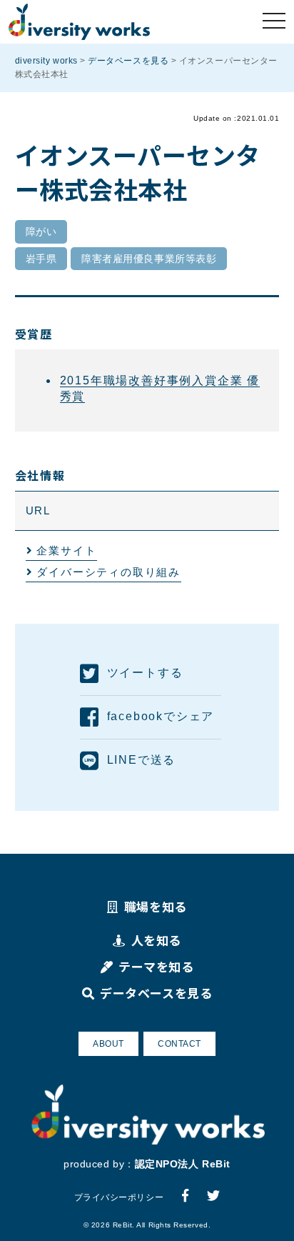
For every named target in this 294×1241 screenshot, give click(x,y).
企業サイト (66, 550)
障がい (41, 231)
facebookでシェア (160, 716)
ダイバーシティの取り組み (108, 572)
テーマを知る (155, 966)
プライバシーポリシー (118, 1197)
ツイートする (145, 673)
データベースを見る (156, 993)
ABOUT (108, 1044)
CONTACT (179, 1044)
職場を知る (155, 906)
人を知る (156, 940)
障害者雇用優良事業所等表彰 (148, 258)
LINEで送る (141, 760)
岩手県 (41, 258)
